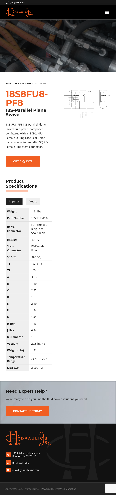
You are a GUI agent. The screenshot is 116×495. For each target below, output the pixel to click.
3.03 (34, 277)
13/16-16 (36, 263)
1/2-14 (35, 270)
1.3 (33, 337)
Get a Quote (22, 161)
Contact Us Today (27, 411)
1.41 (34, 317)
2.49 (34, 303)
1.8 (33, 297)
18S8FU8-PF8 (39, 218)
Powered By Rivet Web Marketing (58, 488)
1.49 (34, 283)
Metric (33, 201)
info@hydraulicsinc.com (26, 470)
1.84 (34, 310)
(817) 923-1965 (17, 2)
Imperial (14, 201)
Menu (107, 12)
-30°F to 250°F (40, 359)
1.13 (34, 323)
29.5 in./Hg (38, 343)
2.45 (34, 290)
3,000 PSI (37, 367)
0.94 (34, 330)
